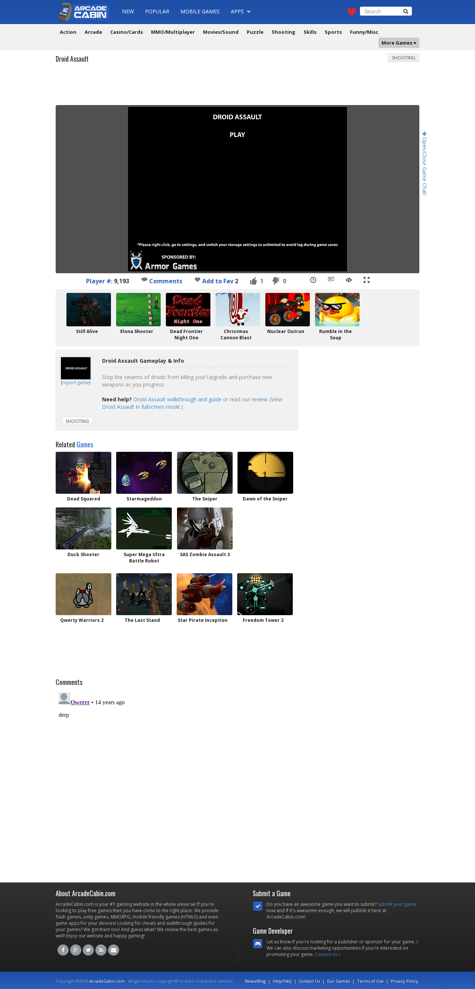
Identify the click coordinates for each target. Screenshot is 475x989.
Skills (310, 32)
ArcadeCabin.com (107, 981)
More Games (397, 42)
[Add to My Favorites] (197, 279)
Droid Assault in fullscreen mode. (141, 406)
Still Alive (87, 331)
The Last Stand (142, 620)
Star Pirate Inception (202, 620)
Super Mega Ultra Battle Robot (144, 557)
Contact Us (309, 981)
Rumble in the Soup (335, 334)
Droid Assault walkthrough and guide (177, 399)
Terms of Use (370, 981)
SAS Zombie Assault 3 (205, 554)
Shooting (283, 32)
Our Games (338, 981)
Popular (157, 11)
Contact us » (328, 954)
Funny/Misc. (365, 32)
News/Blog (255, 981)
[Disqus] (237, 782)
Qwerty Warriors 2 (82, 620)
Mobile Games (200, 11)
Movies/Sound (221, 32)
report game (75, 382)
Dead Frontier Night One (186, 334)
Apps (238, 11)
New (128, 11)
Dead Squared (83, 499)
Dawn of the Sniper (265, 499)
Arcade (93, 32)
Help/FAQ (282, 981)
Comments (165, 281)
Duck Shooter (83, 554)
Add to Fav (217, 281)
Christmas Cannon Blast (236, 334)
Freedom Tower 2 (263, 620)
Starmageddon (144, 499)
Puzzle (255, 32)
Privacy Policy (404, 981)
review (259, 399)
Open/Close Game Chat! (424, 165)
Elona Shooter (136, 331)
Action (68, 32)
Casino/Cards (126, 32)
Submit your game (397, 904)
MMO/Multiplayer (173, 32)
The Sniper (204, 499)
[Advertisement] (237, 86)
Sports (333, 32)
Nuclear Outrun (285, 331)
